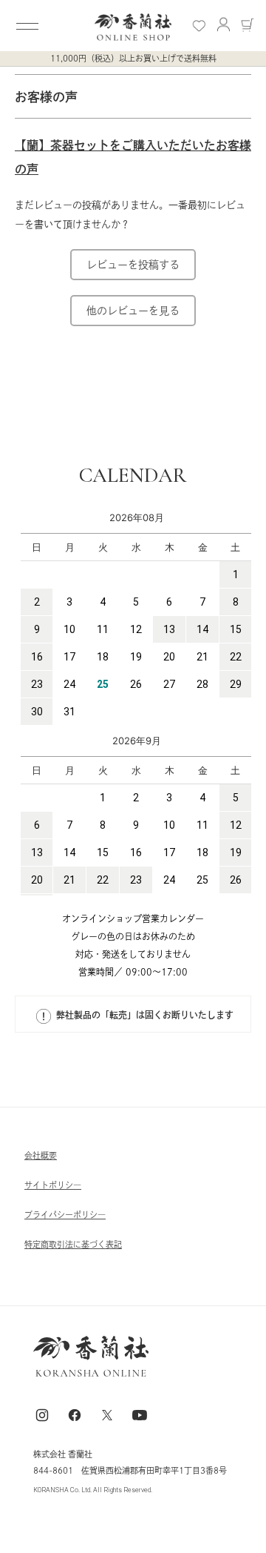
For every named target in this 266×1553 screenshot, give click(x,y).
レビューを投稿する (133, 264)
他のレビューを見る (133, 310)
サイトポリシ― (52, 1185)
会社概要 (40, 1155)
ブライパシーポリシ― (65, 1215)
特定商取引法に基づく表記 (73, 1244)
